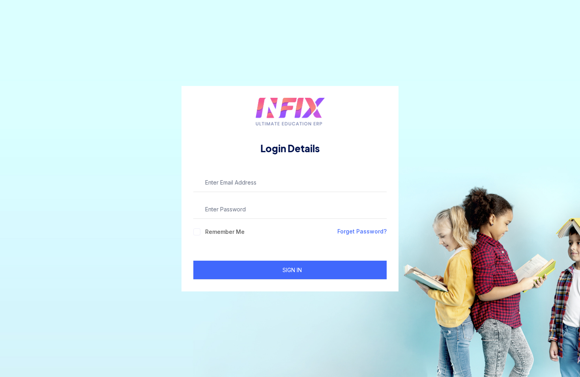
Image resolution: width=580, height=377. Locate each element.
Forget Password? (362, 231)
